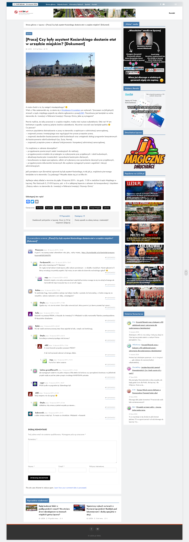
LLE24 (30, 49)
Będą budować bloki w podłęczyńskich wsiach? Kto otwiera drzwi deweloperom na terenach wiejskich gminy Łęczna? (54, 510)
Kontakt (94, 4)
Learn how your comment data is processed (70, 487)
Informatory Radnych (76, 4)
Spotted (87, 4)
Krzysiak (49, 207)
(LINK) (81, 113)
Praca (77, 207)
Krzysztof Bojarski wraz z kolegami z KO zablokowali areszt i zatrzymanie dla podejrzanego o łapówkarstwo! (146, 325)
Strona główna (50, 4)
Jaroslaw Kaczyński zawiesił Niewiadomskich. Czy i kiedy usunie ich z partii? (145, 370)
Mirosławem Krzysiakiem (71, 110)
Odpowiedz (111, 257)
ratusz (84, 207)
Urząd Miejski (95, 207)
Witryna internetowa (96, 466)
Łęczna (29, 34)
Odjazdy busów (62, 4)
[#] (94, 13)
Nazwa (31, 466)
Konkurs (39, 207)
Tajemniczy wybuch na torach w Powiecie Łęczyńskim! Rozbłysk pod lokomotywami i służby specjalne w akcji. (102, 510)
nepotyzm (67, 207)
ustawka (106, 207)
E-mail (62, 466)
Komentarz (32, 439)
